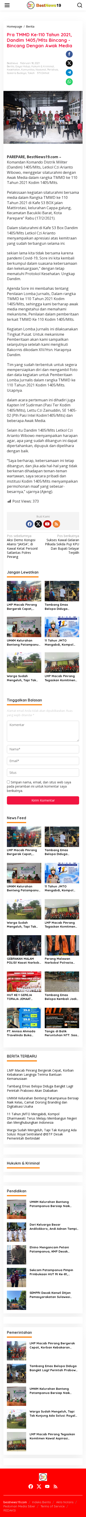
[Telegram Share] (69, 72)
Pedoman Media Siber (19, 1506)
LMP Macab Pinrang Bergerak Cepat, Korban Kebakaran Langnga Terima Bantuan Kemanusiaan (24, 607)
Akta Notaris (64, 1502)
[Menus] (7, 5)
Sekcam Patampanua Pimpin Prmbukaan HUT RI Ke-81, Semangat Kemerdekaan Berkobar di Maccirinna (51, 1272)
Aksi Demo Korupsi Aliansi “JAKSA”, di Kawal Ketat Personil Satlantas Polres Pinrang (22, 546)
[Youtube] (47, 524)
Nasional (41, 69)
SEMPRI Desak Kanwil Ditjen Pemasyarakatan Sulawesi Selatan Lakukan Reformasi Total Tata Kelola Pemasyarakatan (51, 1295)
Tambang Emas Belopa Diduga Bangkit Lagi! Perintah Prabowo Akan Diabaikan (61, 607)
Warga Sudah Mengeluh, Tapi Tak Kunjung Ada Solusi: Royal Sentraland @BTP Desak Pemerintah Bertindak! (24, 678)
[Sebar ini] (69, 54)
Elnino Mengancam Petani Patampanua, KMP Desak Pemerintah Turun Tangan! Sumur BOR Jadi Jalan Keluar (52, 1249)
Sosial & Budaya (16, 73)
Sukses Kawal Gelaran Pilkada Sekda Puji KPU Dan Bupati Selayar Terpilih (62, 544)
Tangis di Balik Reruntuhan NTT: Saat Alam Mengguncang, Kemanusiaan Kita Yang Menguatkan (61, 1033)
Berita (10, 66)
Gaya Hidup (22, 66)
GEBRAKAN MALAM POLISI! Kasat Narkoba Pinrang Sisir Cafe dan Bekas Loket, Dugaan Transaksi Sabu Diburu (24, 961)
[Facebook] (29, 524)
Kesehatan (13, 69)
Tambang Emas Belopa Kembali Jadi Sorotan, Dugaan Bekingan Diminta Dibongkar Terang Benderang (60, 997)
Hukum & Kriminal (42, 66)
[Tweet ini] (69, 63)
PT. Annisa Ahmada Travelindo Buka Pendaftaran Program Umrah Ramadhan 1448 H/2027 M (24, 1033)
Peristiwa (52, 69)
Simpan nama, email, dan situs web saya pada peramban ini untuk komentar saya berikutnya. (39, 786)
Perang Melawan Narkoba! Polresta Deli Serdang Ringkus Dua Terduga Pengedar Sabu (61, 961)
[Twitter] (38, 524)
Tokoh (31, 73)
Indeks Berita (41, 1502)
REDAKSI (9, 1510)
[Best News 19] (44, 5)
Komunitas (27, 69)
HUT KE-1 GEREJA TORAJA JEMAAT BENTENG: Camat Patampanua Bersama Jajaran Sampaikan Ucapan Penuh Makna (22, 997)
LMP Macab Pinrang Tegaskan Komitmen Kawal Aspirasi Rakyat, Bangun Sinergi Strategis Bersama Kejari (60, 678)
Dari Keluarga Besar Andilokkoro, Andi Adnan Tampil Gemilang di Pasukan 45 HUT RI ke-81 (54, 1227)
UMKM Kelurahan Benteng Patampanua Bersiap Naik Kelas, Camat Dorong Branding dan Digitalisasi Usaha (24, 643)
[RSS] (56, 524)
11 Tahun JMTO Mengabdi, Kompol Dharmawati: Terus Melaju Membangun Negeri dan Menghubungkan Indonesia (60, 643)
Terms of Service (53, 1506)
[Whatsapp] (69, 81)
